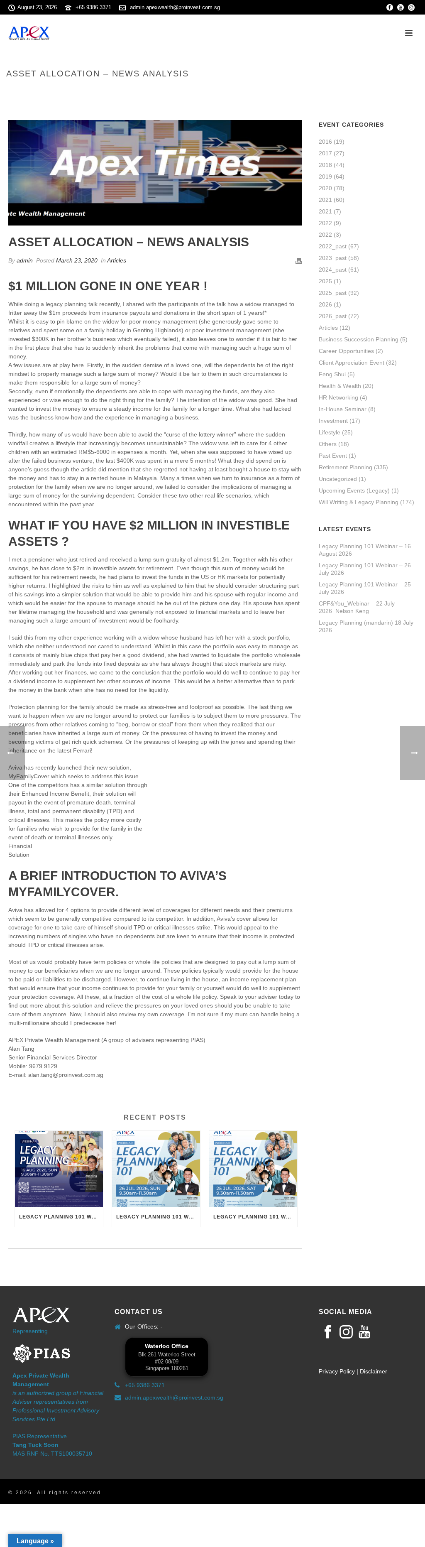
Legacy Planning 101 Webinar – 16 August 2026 (61, 1217)
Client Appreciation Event (351, 362)
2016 (325, 141)
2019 (325, 176)
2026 (325, 304)
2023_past (333, 258)
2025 (325, 281)
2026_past (333, 316)
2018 (325, 165)
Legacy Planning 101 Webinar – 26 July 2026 (158, 1217)
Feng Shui (332, 374)
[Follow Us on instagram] (346, 1332)
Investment (333, 420)
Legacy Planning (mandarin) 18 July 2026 (366, 626)
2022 (325, 223)
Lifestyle (329, 432)
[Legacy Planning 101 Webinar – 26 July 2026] (156, 1169)
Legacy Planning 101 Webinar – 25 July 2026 (255, 1217)
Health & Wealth (340, 385)
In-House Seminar (342, 409)
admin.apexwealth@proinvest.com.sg (175, 7)
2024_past (333, 269)
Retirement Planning (345, 467)
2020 (325, 188)
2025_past (333, 292)
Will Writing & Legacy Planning (358, 502)
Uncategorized (338, 479)
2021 (325, 199)
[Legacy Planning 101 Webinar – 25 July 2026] (253, 1169)
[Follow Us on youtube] (364, 1332)
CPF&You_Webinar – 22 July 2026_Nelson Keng (357, 607)
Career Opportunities (346, 351)
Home (304, 91)
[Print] (299, 260)
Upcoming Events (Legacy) (354, 490)
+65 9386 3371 (93, 7)
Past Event (333, 455)
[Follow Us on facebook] (328, 1332)
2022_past (333, 246)
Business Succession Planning (358, 339)
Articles (116, 260)
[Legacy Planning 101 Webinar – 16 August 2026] (59, 1169)
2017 (325, 153)
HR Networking (338, 397)
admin (25, 260)
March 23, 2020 (77, 260)
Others (328, 444)
